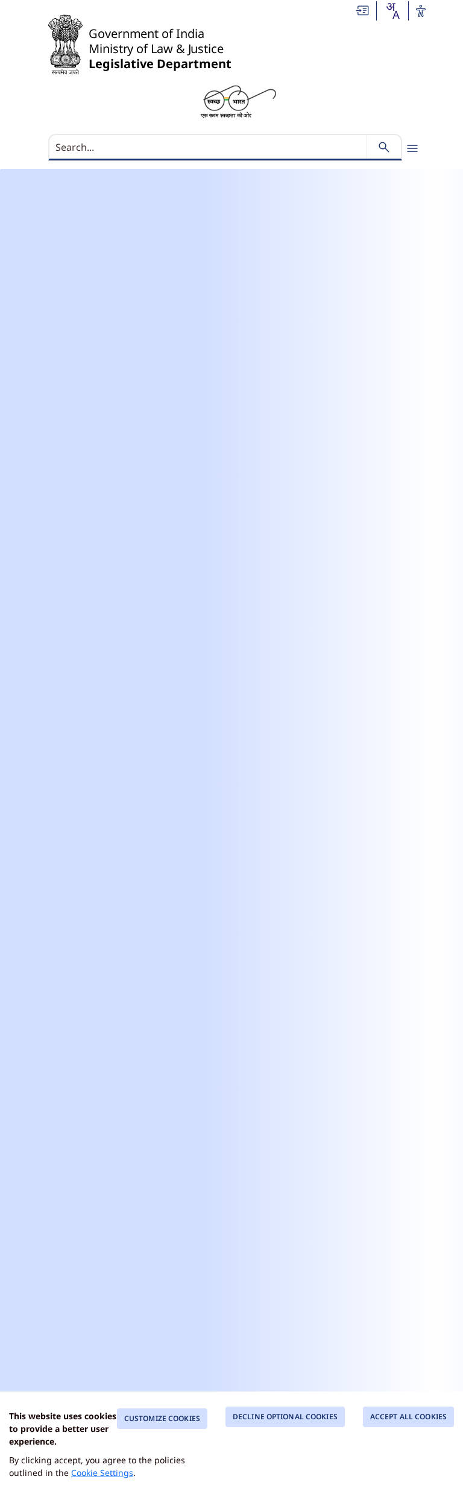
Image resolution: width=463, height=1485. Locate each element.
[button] (363, 10)
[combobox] (392, 11)
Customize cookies (162, 1418)
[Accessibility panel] (420, 11)
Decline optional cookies (285, 1416)
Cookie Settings (102, 1472)
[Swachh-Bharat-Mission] (238, 101)
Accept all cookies (408, 1416)
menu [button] (412, 148)
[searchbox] (208, 147)
